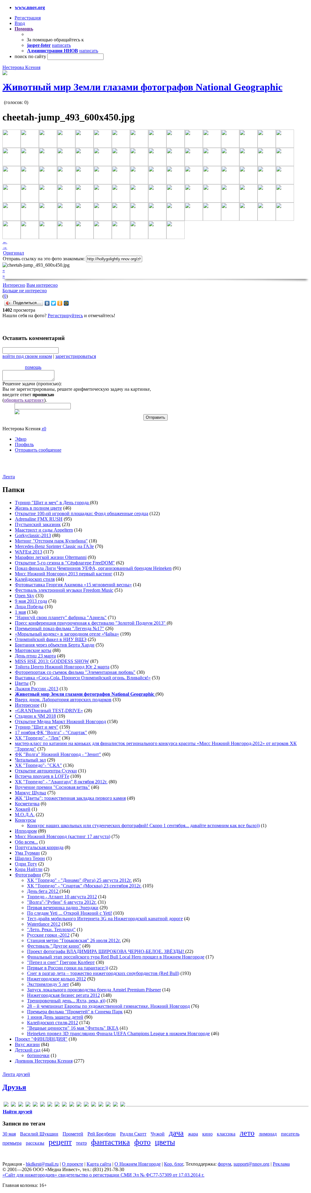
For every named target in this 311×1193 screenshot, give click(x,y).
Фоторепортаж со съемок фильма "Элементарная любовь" (75, 672)
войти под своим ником (27, 356)
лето (247, 1133)
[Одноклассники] (60, 303)
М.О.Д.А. (25, 814)
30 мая (9, 1133)
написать (61, 45)
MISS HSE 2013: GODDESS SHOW (52, 661)
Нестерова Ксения (21, 67)
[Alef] (6, 1105)
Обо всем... (26, 841)
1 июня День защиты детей (55, 1017)
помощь (33, 367)
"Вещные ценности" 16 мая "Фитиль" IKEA (72, 1028)
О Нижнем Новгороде (137, 1164)
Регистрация (28, 17)
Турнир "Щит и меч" (36, 727)
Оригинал (13, 252)
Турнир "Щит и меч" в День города (52, 502)
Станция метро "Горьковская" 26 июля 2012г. (74, 940)
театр (81, 1143)
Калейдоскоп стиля (35, 579)
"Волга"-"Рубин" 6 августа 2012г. (62, 902)
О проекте (72, 1164)
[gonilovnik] (42, 1105)
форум (224, 1164)
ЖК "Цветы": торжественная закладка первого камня (70, 798)
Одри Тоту (26, 863)
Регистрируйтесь (65, 315)
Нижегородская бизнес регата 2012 (63, 995)
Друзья (14, 1087)
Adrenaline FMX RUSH (39, 519)
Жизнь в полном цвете (38, 508)
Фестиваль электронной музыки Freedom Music (64, 590)
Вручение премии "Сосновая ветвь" (52, 787)
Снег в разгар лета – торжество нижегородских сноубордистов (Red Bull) (103, 973)
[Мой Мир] (66, 303)
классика (226, 1133)
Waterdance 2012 (43, 924)
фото (142, 1142)
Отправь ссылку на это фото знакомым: (44, 258)
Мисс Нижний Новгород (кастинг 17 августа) (62, 836)
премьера (12, 1143)
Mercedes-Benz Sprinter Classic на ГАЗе (54, 546)
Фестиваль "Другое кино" (54, 946)
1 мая (20, 612)
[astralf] (13, 1105)
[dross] (35, 1105)
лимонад (268, 1133)
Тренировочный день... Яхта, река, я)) (66, 1000)
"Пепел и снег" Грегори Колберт (61, 962)
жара (193, 1133)
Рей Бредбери (101, 1133)
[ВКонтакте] (47, 303)
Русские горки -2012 (48, 935)
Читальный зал (30, 759)
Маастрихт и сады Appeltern (44, 529)
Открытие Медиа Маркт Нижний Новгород (60, 721)
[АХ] (93, 1105)
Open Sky (24, 595)
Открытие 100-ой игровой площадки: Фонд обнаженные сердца (81, 513)
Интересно (14, 285)
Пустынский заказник (38, 524)
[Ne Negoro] (71, 1105)
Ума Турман (27, 852)
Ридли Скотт (133, 1133)
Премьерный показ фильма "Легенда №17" (59, 628)
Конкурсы (25, 820)
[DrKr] (28, 1105)
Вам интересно (42, 285)
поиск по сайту (30, 56)
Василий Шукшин (39, 1133)
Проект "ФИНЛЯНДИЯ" (41, 1039)
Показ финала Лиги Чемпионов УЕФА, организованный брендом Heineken (93, 568)
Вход (20, 23)
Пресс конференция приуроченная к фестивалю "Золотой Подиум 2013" (91, 623)
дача (176, 1133)
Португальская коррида (39, 847)
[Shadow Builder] (79, 1105)
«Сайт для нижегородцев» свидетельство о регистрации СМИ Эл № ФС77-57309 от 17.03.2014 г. (103, 1174)
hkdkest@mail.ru (42, 1164)
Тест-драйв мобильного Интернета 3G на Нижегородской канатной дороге (105, 918)
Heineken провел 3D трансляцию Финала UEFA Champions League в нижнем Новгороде (118, 1033)
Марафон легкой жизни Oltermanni (51, 557)
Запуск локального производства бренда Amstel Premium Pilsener (94, 989)
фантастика (110, 1142)
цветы (165, 1142)
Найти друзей (17, 1111)
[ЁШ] (122, 1105)
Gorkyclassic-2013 (33, 535)
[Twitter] (53, 303)
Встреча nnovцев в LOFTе (42, 776)
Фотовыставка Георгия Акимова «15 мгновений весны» (73, 584)
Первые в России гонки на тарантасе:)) (67, 967)
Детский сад (27, 1050)
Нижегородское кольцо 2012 (56, 978)
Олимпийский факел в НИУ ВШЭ (51, 639)
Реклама (281, 1164)
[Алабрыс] (86, 1105)
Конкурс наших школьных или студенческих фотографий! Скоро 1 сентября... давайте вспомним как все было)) (143, 825)
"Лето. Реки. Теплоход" (51, 929)
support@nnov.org (251, 1164)
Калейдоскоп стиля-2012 (52, 1022)
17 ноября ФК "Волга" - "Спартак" (51, 732)
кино (207, 1133)
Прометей (73, 1133)
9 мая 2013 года (31, 601)
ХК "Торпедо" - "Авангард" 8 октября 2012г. (61, 781)
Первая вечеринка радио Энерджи (62, 907)
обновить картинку (24, 400)
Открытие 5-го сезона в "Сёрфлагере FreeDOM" (65, 562)
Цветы (22, 683)
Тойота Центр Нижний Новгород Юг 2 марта (62, 666)
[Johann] (57, 1105)
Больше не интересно (24, 290)
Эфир (20, 439)
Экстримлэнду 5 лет (48, 984)
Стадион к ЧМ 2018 (35, 716)
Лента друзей (16, 1074)
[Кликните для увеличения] (4, 73)
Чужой (158, 1133)
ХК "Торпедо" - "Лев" (38, 737)
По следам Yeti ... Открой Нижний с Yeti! (69, 913)
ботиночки (38, 1055)
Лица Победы (29, 606)
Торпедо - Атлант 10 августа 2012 (62, 896)
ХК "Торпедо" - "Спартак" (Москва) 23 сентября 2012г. (84, 885)
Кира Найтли (29, 869)
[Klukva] (64, 1105)
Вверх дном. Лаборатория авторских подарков (63, 699)
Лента (8, 476)
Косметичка (27, 803)
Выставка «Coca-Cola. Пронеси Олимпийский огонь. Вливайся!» (83, 677)
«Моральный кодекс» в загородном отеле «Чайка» (67, 633)
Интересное (27, 705)
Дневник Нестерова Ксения (44, 1060)
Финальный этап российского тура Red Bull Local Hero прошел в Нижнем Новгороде (115, 956)
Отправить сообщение (38, 450)
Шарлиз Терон (30, 858)
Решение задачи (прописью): (32, 383)
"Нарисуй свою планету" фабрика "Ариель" (61, 617)
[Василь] (101, 1105)
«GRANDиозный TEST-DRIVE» (49, 710)
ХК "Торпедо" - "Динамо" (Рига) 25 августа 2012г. (79, 880)
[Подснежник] (108, 1105)
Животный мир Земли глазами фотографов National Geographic (142, 86)
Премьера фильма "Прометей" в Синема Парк (75, 1011)
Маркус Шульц (30, 792)
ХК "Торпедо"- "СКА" (38, 765)
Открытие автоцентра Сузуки (46, 770)
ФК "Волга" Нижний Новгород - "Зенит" (58, 754)
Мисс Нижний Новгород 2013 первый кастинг (63, 573)
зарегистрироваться (75, 356)
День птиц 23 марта (35, 655)
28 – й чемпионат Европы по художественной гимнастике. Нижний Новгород (108, 1006)
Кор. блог (173, 1164)
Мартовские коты (33, 650)
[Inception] (50, 1105)
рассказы (35, 1143)
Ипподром (26, 831)
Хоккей (22, 809)
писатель (290, 1133)
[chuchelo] (20, 1105)
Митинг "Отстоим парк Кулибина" (51, 540)
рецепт (60, 1142)
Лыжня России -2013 (36, 688)
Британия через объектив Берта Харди (54, 644)
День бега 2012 (43, 891)
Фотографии (28, 874)
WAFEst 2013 (28, 551)
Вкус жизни (27, 1044)
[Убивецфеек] (115, 1105)
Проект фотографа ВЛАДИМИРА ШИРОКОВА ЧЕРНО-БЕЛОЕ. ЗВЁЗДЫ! (106, 951)
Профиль (24, 444)
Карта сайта (99, 1164)
